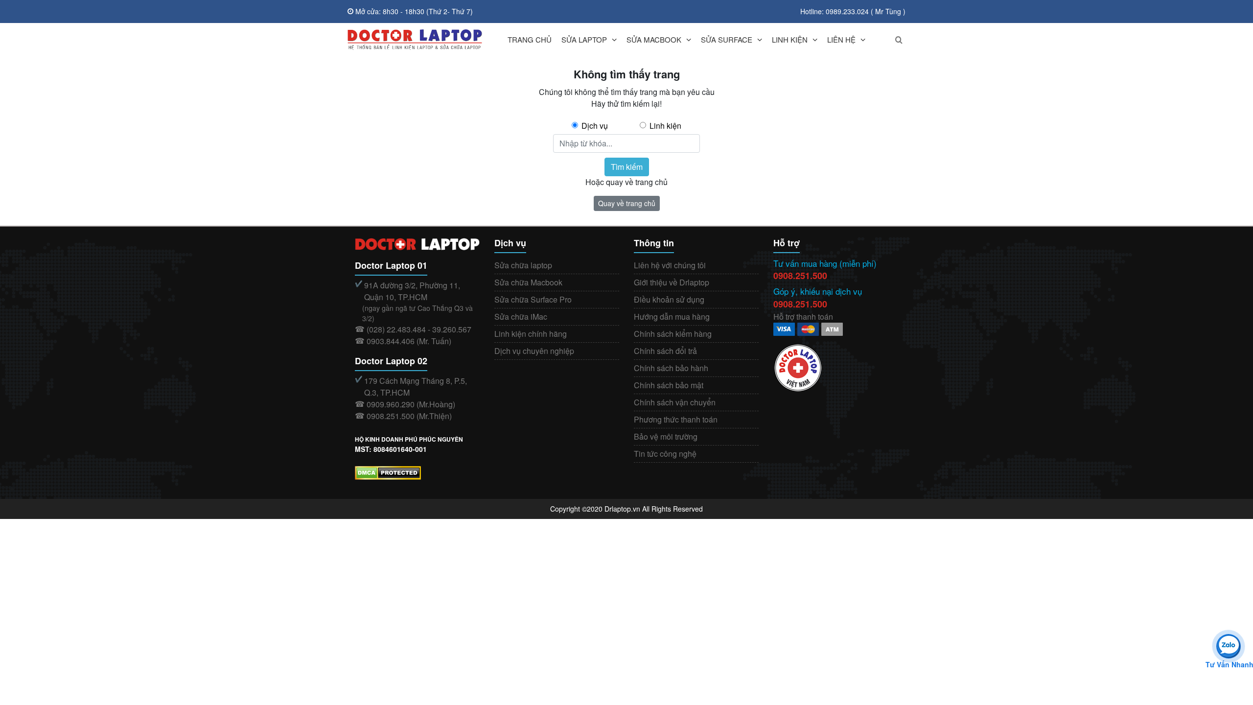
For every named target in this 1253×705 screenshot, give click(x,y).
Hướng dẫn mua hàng (672, 316)
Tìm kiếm (627, 166)
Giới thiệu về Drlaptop (671, 282)
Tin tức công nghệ (665, 453)
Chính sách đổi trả (665, 350)
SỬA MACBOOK (653, 39)
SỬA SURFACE (726, 39)
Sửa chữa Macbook (528, 282)
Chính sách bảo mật (668, 385)
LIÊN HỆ (841, 39)
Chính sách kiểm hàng (673, 333)
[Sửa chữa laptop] (415, 39)
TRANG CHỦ (530, 39)
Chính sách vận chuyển (675, 402)
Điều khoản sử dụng (669, 299)
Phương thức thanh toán (676, 419)
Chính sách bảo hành (671, 368)
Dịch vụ (594, 125)
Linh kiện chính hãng (530, 333)
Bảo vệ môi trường (665, 436)
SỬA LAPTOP (584, 39)
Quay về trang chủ (626, 203)
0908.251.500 (800, 275)
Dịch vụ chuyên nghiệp (534, 350)
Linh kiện (665, 125)
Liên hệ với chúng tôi (670, 265)
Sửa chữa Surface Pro (533, 299)
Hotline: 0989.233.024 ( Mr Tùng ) (852, 11)
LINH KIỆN (790, 39)
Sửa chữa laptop (523, 265)
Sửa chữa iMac (520, 316)
